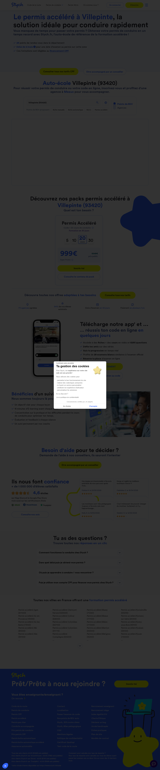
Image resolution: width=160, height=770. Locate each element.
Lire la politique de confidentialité (67, 397)
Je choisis (67, 406)
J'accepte (93, 406)
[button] (5, 766)
